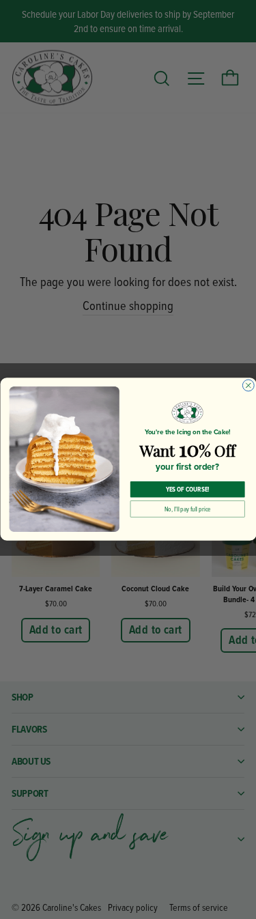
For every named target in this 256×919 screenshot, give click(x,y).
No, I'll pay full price (187, 509)
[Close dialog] (248, 385)
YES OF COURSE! (187, 490)
